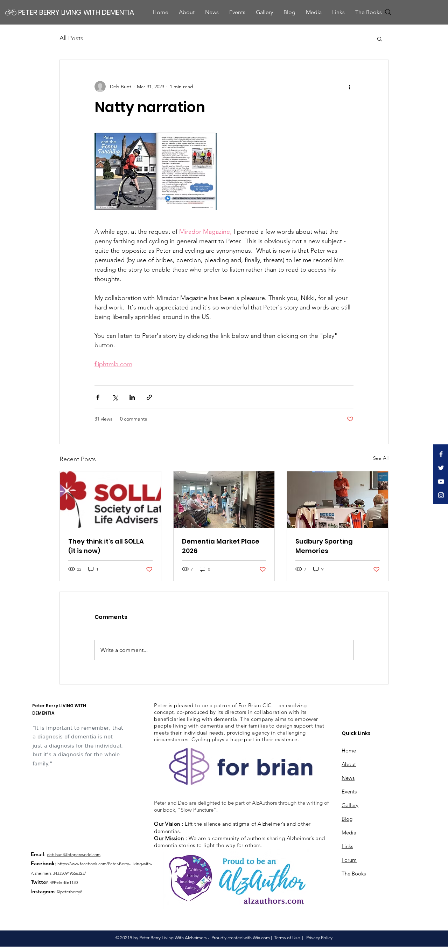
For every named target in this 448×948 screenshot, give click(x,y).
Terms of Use (287, 937)
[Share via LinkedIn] (132, 397)
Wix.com (261, 937)
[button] (314, 12)
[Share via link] (149, 397)
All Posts (71, 38)
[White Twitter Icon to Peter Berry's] (441, 468)
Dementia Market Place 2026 (220, 546)
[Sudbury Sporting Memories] (337, 499)
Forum (349, 860)
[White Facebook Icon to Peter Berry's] (441, 454)
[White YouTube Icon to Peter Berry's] (441, 481)
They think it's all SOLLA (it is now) (106, 546)
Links (347, 846)
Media (349, 832)
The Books (354, 873)
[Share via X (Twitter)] (115, 397)
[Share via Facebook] (97, 397)
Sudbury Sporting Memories (324, 546)
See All (380, 458)
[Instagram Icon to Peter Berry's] (441, 495)
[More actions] (349, 86)
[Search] (388, 12)
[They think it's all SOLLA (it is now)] (110, 499)
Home (349, 750)
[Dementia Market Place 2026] (224, 499)
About (349, 764)
